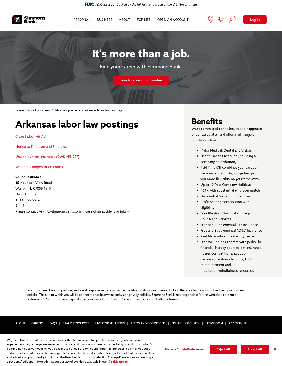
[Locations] (211, 19)
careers (45, 110)
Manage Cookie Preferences (184, 349)
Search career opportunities (141, 80)
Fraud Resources (76, 323)
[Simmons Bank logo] (28, 19)
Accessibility (238, 323)
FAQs (53, 323)
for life (144, 20)
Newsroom (214, 323)
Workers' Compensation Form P (39, 167)
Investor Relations (110, 323)
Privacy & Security (185, 323)
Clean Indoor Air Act (30, 136)
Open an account (173, 20)
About (124, 20)
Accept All (254, 349)
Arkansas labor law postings (103, 110)
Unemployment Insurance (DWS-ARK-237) (47, 157)
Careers (37, 323)
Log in (255, 19)
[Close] (275, 349)
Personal (82, 20)
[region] (141, 350)
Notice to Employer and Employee (41, 146)
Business (104, 20)
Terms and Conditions (148, 323)
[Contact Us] (221, 19)
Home (19, 110)
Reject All (223, 349)
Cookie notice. (118, 361)
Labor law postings (67, 110)
